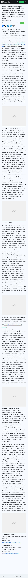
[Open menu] (25, 2)
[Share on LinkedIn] (8, 26)
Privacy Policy (17, 576)
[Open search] (17, 2)
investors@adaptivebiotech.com (11, 542)
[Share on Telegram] (11, 26)
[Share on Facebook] (3, 26)
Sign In (21, 1)
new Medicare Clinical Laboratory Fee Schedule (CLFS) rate (13, 44)
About (2, 576)
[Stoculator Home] (6, 2)
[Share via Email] (13, 26)
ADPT (22, 23)
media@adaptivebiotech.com (10, 553)
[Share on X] (5, 26)
